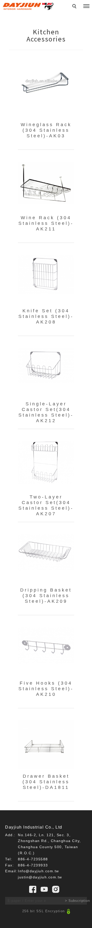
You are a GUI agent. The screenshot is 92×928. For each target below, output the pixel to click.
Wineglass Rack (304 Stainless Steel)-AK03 (46, 130)
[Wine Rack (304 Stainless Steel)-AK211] (46, 182)
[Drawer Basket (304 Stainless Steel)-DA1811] (46, 744)
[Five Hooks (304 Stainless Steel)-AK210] (46, 645)
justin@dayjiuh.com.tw (40, 877)
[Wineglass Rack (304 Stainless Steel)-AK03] (46, 82)
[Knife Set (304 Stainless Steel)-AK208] (46, 274)
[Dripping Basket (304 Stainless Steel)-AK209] (46, 552)
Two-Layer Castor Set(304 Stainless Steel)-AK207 (46, 505)
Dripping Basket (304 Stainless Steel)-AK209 (46, 595)
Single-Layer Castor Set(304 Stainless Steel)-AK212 (46, 412)
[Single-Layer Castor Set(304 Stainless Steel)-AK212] (46, 365)
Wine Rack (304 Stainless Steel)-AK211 (46, 223)
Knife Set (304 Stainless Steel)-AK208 (46, 316)
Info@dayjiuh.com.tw (38, 871)
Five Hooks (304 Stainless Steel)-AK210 (46, 689)
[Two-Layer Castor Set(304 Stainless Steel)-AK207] (46, 462)
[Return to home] (28, 6)
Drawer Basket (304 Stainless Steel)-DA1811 (46, 782)
